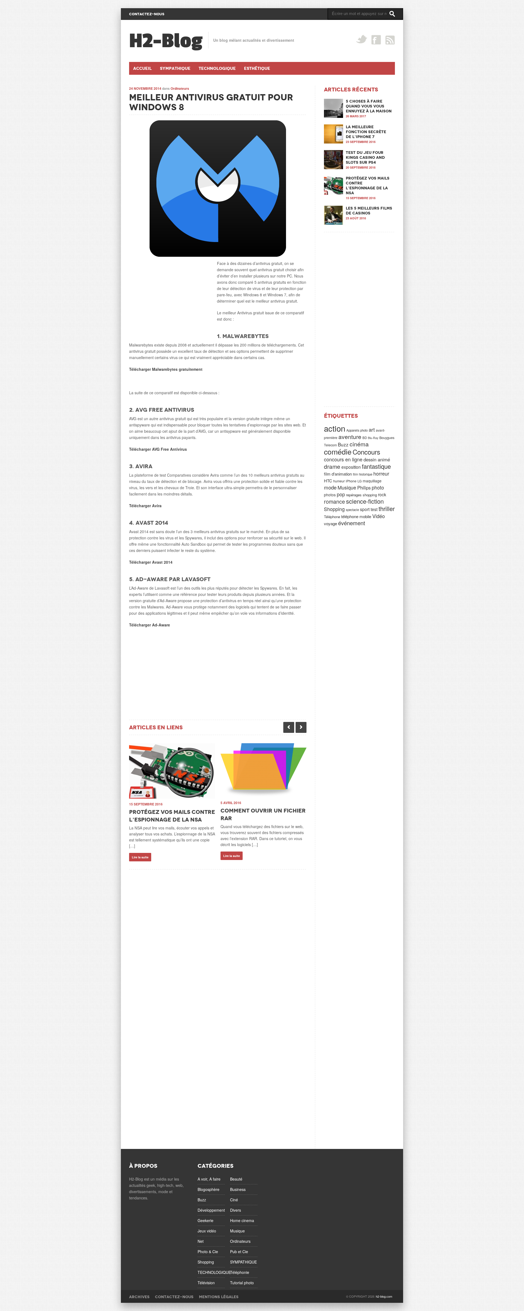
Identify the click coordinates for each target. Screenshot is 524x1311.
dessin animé (377, 459)
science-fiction (365, 501)
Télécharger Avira (145, 505)
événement (351, 523)
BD (364, 437)
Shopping (334, 508)
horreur (381, 473)
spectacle (352, 509)
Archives (139, 1296)
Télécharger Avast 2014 (150, 562)
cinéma (359, 444)
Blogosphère (208, 1189)
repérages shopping (361, 494)
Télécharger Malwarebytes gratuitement (166, 369)
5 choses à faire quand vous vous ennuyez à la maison (369, 106)
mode (330, 487)
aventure (349, 436)
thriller (387, 508)
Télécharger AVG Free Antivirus (158, 449)
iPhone (351, 481)
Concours (366, 451)
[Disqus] (217, 938)
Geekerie (205, 1220)
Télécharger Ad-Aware (149, 625)
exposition (351, 467)
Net (201, 1241)
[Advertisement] (170, 294)
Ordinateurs (180, 88)
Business (238, 1189)
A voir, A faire (209, 1179)
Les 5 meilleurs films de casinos (369, 211)
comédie (338, 451)
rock (382, 494)
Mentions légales (219, 1296)
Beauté (236, 1179)
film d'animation (338, 474)
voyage (330, 523)
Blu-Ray (373, 438)
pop (341, 494)
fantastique (376, 466)
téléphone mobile (356, 516)
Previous (288, 727)
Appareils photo (357, 430)
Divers (235, 1210)
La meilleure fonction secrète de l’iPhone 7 (366, 131)
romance (334, 501)
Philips (364, 487)
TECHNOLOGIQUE (214, 1272)
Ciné (234, 1199)
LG (360, 481)
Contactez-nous (174, 1296)
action (334, 428)
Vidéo (378, 515)
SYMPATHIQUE (243, 1262)
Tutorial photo (242, 1282)
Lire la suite (140, 857)
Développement (211, 1210)
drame (332, 466)
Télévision (206, 1282)
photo (378, 487)
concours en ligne (343, 459)
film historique (362, 474)
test (374, 509)
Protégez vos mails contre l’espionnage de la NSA (367, 185)
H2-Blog (166, 41)
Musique (347, 487)
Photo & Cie (208, 1251)
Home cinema (242, 1220)
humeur (339, 481)
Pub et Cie (239, 1251)
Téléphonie (239, 1272)
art (372, 429)
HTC (328, 480)
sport (365, 509)
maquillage (372, 480)
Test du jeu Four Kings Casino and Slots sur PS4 (365, 157)
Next (301, 727)
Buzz (343, 444)
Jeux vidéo (207, 1231)
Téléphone (332, 516)
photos (330, 494)
